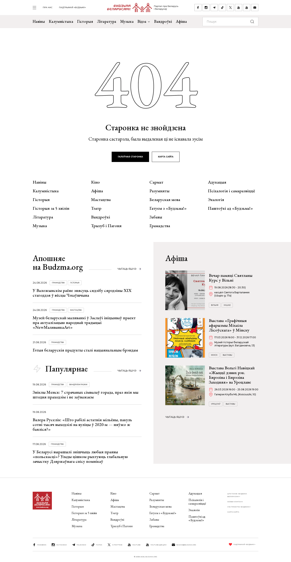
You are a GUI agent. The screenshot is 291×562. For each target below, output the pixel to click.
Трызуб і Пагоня (106, 225)
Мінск (214, 355)
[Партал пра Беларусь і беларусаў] (140, 7)
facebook (41, 545)
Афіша (181, 21)
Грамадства (159, 225)
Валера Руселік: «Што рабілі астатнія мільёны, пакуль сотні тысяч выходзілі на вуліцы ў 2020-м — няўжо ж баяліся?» (82, 424)
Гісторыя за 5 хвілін (51, 208)
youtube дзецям (158, 545)
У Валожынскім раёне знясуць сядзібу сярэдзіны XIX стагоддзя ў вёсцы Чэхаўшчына (82, 293)
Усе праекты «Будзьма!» (239, 507)
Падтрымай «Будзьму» (72, 7)
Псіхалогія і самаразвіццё (231, 191)
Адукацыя (217, 182)
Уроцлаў (215, 404)
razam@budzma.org (186, 545)
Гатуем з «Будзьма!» (168, 208)
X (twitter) (117, 545)
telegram (81, 545)
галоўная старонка (130, 156)
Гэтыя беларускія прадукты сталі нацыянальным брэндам (85, 350)
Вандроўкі (163, 21)
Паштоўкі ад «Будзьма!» (230, 208)
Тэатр (96, 208)
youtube (136, 545)
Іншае (227, 305)
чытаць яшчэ (126, 268)
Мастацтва (101, 199)
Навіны (39, 21)
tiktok (99, 545)
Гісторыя (85, 21)
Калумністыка (61, 21)
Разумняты (159, 191)
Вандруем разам (78, 384)
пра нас (47, 7)
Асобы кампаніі (235, 502)
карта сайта (165, 156)
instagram (61, 545)
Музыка (127, 21)
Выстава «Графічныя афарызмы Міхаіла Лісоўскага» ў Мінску (229, 325)
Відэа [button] (142, 21)
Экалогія (216, 199)
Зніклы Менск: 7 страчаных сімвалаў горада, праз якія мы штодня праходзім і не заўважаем (85, 394)
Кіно (95, 182)
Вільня (214, 305)
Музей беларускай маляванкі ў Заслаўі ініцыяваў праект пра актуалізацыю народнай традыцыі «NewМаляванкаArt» (84, 322)
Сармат (156, 182)
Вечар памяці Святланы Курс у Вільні (230, 277)
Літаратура (106, 21)
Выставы (227, 355)
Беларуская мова (164, 199)
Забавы (155, 217)
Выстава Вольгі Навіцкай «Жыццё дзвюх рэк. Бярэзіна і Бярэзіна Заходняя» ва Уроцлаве (232, 375)
